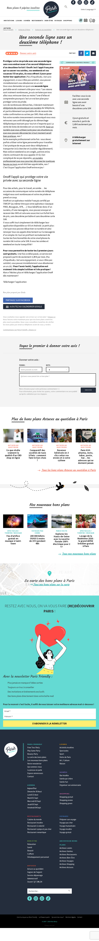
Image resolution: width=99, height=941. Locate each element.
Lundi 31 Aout (32, 794)
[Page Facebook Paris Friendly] (73, 2)
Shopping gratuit (66, 797)
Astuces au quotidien (13, 446)
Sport (62, 754)
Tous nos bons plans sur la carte (51, 584)
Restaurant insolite (35, 822)
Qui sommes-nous (34, 767)
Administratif (32, 878)
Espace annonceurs (35, 773)
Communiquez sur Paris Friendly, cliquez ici (19, 330)
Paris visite (61, 531)
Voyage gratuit (65, 832)
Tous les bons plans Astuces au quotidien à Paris (68, 470)
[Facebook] (81, 53)
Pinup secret (49, 925)
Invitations (9, 20)
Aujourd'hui (31, 788)
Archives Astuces (66, 867)
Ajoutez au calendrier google (26, 306)
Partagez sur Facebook (18, 300)
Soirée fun (64, 782)
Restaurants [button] (37, 20)
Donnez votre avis (28, 53)
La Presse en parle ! (44, 917)
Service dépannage (35, 875)
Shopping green (66, 803)
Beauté (30, 850)
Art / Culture (64, 760)
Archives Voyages (67, 861)
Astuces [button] (7, 28)
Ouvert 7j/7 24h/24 (34, 882)
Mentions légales (70, 917)
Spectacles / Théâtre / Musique (13, 532)
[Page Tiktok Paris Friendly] (92, 2)
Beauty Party (32, 754)
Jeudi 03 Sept (32, 804)
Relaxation (31, 844)
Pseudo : (22, 365)
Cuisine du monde (34, 819)
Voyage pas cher (66, 822)
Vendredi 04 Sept (34, 807)
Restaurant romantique (36, 832)
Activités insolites (67, 747)
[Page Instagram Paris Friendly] (79, 2)
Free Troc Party (33, 747)
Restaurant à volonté (35, 826)
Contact (30, 776)
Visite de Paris (65, 757)
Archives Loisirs (66, 848)
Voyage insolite (66, 829)
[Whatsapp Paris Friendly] (86, 2)
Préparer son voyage (68, 819)
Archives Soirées (66, 851)
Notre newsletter (34, 763)
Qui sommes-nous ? (58, 917)
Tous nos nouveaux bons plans (79, 553)
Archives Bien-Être (67, 857)
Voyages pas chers (37, 532)
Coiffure (30, 854)
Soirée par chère (66, 778)
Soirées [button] (27, 20)
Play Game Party (33, 750)
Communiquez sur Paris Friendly (27, 917)
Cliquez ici (51, 317)
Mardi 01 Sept (32, 798)
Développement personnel (38, 857)
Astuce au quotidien (35, 869)
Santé (29, 847)
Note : (48, 365)
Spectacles (64, 750)
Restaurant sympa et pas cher (39, 829)
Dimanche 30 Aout (34, 791)
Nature (62, 763)
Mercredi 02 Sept (34, 801)
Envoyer (88, 390)
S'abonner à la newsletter (49, 723)
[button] (81, 20)
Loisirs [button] (19, 20)
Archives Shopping (67, 864)
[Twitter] (87, 53)
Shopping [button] (67, 20)
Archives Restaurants (68, 854)
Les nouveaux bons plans (37, 760)
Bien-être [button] (49, 20)
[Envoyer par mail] (93, 53)
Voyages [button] (58, 20)
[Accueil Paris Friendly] (51, 8)
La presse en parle (34, 770)
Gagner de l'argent (34, 872)
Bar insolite (64, 775)
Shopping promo (66, 800)
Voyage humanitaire (67, 826)
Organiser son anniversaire (70, 785)
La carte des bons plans (36, 757)
